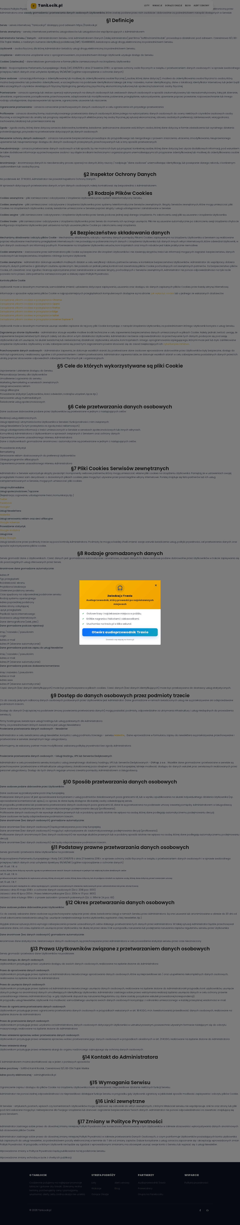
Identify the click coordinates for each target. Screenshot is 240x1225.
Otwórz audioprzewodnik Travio (120, 632)
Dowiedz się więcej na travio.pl (120, 639)
